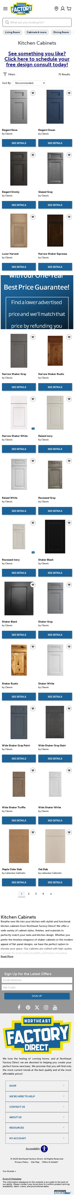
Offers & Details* (50, 1162)
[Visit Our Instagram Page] (46, 1007)
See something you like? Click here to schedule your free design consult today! (37, 59)
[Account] (62, 9)
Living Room (12, 32)
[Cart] (68, 9)
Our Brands (9, 1171)
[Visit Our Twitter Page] (37, 1007)
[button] (5, 9)
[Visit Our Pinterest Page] (28, 1007)
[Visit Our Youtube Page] (55, 1007)
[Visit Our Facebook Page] (19, 1007)
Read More (7, 956)
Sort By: (6, 83)
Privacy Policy (21, 1162)
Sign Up (37, 996)
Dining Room (61, 32)
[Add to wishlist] (33, 93)
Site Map (35, 1162)
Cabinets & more (37, 32)
